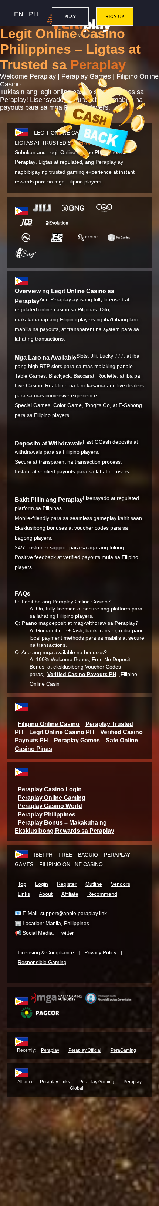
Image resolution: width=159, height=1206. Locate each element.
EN (18, 14)
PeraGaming (123, 1050)
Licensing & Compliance (46, 952)
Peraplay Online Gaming (51, 798)
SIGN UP (115, 16)
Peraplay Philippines (46, 814)
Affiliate (69, 894)
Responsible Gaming (42, 962)
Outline (93, 884)
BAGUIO (88, 855)
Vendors (120, 884)
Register (67, 884)
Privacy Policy (100, 952)
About (46, 894)
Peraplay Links (55, 1081)
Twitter (66, 933)
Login (41, 884)
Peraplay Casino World (50, 806)
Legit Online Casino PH (61, 732)
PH (33, 14)
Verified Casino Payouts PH (81, 674)
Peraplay (50, 1050)
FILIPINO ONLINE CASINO (71, 864)
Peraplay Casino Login (50, 789)
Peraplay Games (77, 740)
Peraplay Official (84, 1050)
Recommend (102, 894)
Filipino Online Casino (49, 724)
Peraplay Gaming (96, 1081)
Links (24, 894)
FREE (65, 855)
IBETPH (43, 855)
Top (22, 884)
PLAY (70, 16)
